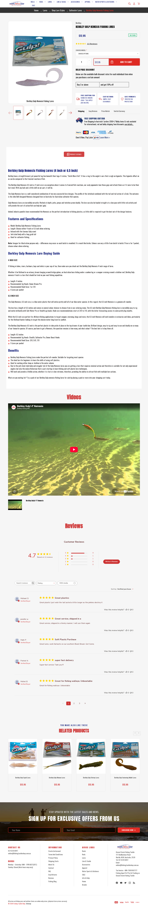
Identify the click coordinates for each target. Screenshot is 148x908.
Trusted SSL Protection (129, 100)
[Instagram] (130, 883)
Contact (51, 868)
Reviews (51, 878)
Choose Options (23, 787)
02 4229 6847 (13, 850)
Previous (10, 113)
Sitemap (28, 903)
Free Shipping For (88, 95)
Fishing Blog (52, 881)
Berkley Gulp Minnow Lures (57, 778)
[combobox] (46, 583)
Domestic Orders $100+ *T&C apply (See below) (86, 100)
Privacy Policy (53, 857)
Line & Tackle (61, 2)
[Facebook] (117, 883)
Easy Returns (108, 96)
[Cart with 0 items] (139, 3)
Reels (33, 2)
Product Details (75, 154)
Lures (50, 2)
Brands (84, 884)
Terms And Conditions (55, 854)
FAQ (49, 871)
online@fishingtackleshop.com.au (19, 853)
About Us (51, 864)
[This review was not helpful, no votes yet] (131, 609)
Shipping (81, 111)
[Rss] (134, 883)
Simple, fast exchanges (107, 100)
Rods (41, 2)
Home (84, 881)
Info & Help (86, 878)
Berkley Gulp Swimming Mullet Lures (125, 778)
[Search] (129, 3)
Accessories (75, 2)
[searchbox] (23, 583)
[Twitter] (125, 883)
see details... (129, 124)
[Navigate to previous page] (63, 703)
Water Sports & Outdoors (104, 2)
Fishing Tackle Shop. (20, 903)
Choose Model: (81, 50)
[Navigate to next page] (85, 703)
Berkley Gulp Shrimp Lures (91, 778)
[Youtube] (121, 883)
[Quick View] (23, 765)
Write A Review (111, 561)
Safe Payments (130, 96)
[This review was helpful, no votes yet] (126, 609)
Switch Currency (119, 111)
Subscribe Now (128, 830)
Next (70, 113)
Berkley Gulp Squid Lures (22, 778)
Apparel (87, 2)
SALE (33, 5)
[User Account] (134, 3)
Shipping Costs (53, 861)
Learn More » (104, 137)
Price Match (105, 111)
